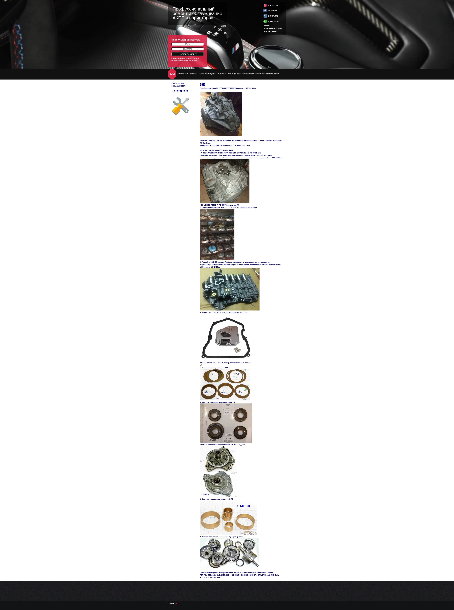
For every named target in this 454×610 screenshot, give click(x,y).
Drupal (176, 603)
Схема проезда (273, 73)
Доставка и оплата (240, 73)
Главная (172, 73)
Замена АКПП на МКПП (185, 73)
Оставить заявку (188, 54)
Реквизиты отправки (254, 73)
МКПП (195, 73)
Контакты (230, 73)
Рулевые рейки (204, 73)
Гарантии (265, 73)
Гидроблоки (213, 73)
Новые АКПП (222, 73)
